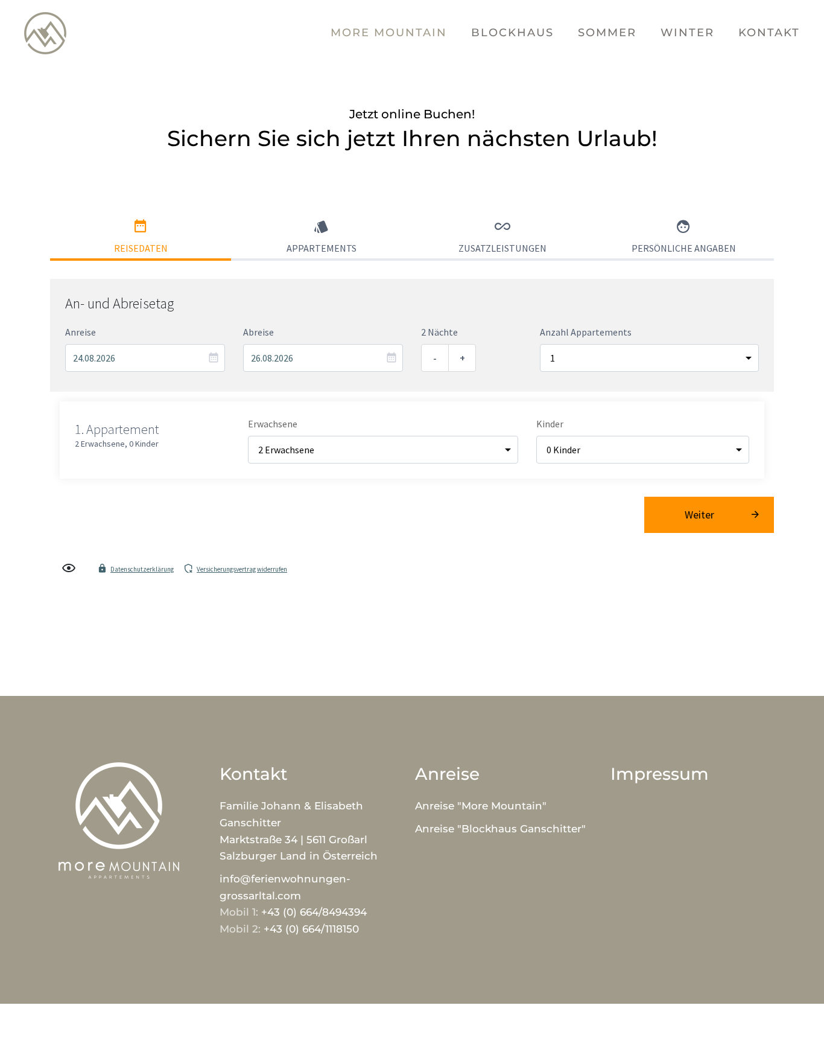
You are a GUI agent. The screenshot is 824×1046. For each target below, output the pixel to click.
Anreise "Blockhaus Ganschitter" (500, 829)
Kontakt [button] (769, 32)
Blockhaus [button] (512, 32)
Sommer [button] (607, 32)
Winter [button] (687, 32)
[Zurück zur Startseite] (45, 33)
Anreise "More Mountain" (481, 806)
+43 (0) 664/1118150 (311, 929)
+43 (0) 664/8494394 (314, 912)
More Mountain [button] (389, 32)
